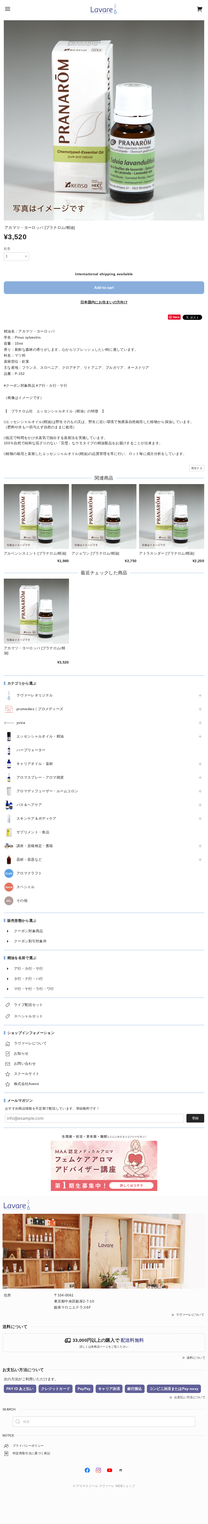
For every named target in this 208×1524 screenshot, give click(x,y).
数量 (7, 249)
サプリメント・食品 (32, 832)
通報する (196, 468)
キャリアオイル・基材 (34, 764)
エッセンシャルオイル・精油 (40, 736)
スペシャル (25, 887)
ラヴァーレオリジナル (34, 695)
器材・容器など (29, 859)
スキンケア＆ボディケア (36, 818)
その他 (21, 900)
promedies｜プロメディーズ (39, 709)
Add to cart (104, 287)
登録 (195, 1118)
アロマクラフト (29, 873)
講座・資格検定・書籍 (34, 846)
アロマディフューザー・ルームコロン (47, 791)
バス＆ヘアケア (29, 805)
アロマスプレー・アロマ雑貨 (40, 777)
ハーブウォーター (31, 750)
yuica (20, 723)
